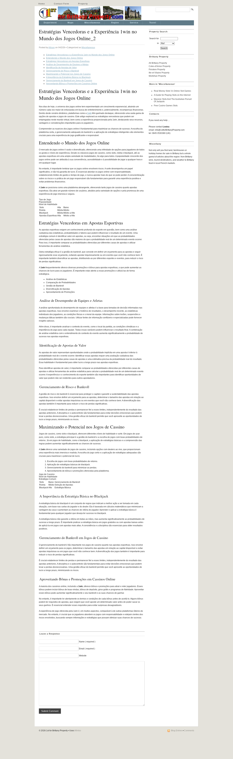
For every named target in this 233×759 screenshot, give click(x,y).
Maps (70, 22)
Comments (189, 730)
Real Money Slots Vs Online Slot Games (172, 91)
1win (89, 113)
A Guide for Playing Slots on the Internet (172, 95)
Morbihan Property (157, 76)
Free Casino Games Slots (166, 105)
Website (82, 655)
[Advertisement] (170, 191)
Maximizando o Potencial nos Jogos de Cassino (68, 74)
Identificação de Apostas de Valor (61, 67)
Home (41, 4)
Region (115, 22)
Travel (152, 22)
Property (83, 4)
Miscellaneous (92, 22)
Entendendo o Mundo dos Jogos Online (64, 58)
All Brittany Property (158, 63)
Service (134, 22)
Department (50, 22)
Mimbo (78, 730)
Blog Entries (176, 730)
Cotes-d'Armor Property (159, 66)
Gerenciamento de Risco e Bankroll (62, 71)
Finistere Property (157, 69)
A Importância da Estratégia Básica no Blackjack (68, 77)
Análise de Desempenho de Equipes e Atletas (67, 64)
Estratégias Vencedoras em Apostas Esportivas (68, 61)
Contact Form (61, 4)
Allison (51, 47)
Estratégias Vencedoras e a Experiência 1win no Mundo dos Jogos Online (80, 55)
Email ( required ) (87, 648)
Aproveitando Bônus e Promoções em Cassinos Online (71, 83)
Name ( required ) (87, 641)
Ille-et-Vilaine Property (159, 73)
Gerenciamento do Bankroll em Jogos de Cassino (69, 80)
